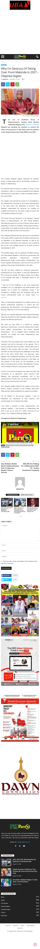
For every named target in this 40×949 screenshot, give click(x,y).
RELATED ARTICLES (12, 495)
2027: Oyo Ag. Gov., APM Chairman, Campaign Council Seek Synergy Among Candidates (19, 510)
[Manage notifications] (35, 944)
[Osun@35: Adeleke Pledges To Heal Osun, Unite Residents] (6, 882)
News (2, 897)
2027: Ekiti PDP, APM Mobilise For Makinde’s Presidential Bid (6, 509)
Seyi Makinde (5, 447)
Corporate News (5, 909)
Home (2, 61)
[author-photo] (20, 482)
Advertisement (30, 925)
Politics (7, 61)
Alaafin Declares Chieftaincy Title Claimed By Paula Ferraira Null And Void (25, 871)
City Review (4, 903)
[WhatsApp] (17, 84)
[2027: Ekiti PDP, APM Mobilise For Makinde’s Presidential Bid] (7, 502)
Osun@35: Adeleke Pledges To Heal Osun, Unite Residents (25, 881)
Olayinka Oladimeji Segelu (26, 445)
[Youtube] (24, 846)
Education (4, 915)
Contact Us (20, 928)
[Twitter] (8, 84)
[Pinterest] (12, 84)
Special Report (5, 906)
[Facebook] (3, 84)
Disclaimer (15, 925)
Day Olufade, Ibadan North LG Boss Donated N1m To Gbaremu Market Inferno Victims (10, 468)
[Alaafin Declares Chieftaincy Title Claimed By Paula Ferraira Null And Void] (6, 872)
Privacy (22, 925)
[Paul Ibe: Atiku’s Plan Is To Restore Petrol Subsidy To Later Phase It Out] (33, 502)
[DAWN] (20, 776)
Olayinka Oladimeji (32, 124)
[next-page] (21, 516)
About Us (8, 925)
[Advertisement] (20, 33)
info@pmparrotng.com (23, 842)
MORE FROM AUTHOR (27, 495)
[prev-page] (19, 516)
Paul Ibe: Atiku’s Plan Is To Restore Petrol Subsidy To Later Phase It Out (32, 509)
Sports (3, 900)
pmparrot (5, 79)
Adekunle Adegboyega (12, 445)
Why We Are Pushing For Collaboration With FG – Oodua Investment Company (30, 467)
